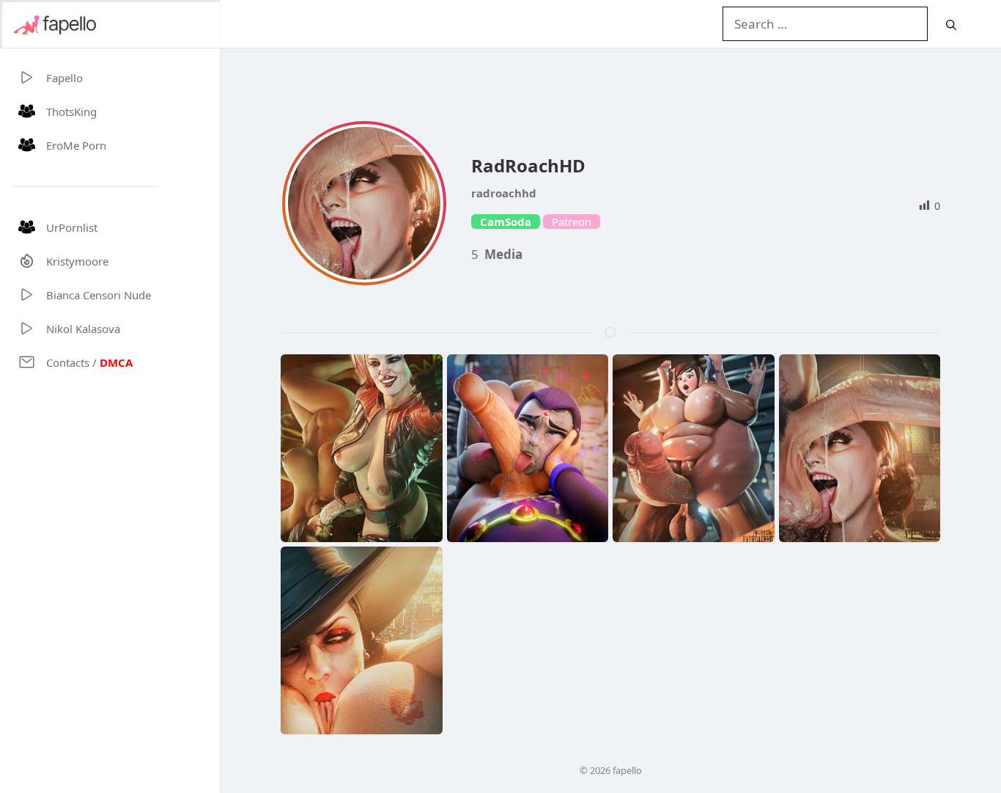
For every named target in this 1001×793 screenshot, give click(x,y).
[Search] (951, 24)
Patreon (571, 221)
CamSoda (505, 221)
